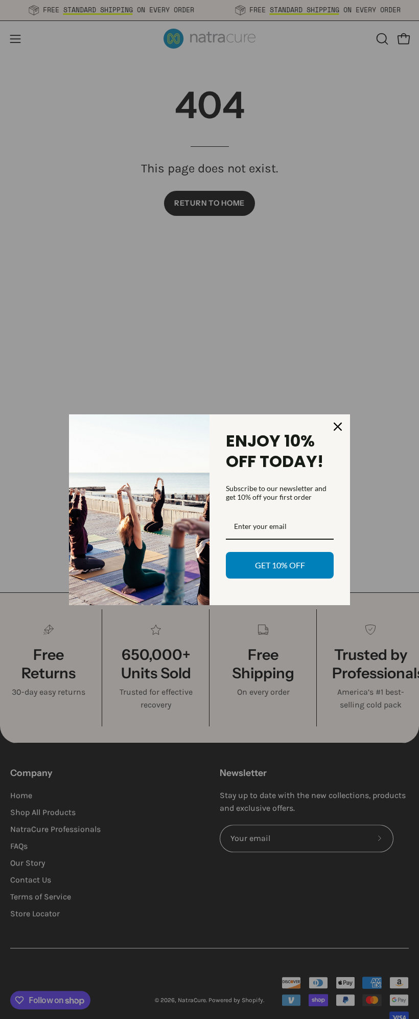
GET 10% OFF (280, 565)
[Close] (337, 426)
